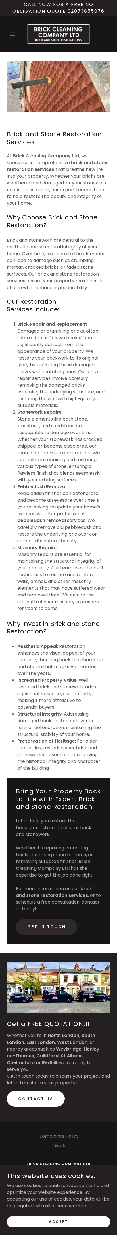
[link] (58, 34)
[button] (14, 33)
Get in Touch (46, 927)
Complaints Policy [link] (59, 1136)
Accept (58, 1221)
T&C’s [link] (58, 1145)
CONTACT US (35, 1099)
